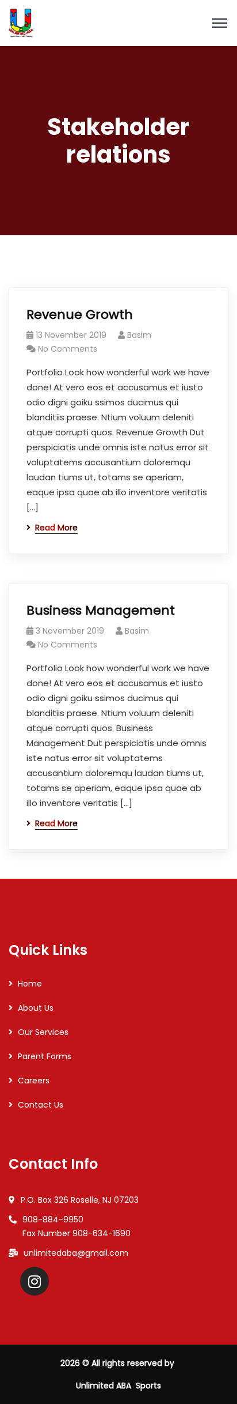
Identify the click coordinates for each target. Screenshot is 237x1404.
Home (30, 983)
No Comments (67, 349)
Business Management (100, 610)
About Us (35, 1008)
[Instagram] (34, 1281)
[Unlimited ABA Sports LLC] (21, 22)
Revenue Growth (79, 314)
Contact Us (40, 1105)
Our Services (43, 1032)
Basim (139, 335)
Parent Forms (44, 1056)
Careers (33, 1080)
